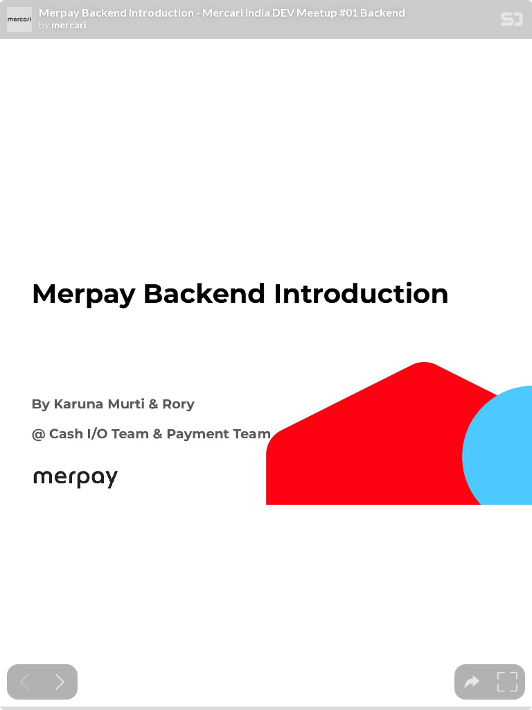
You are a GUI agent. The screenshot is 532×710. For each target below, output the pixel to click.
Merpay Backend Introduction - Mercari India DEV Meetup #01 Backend (222, 12)
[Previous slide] (24, 682)
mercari (69, 25)
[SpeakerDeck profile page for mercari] (19, 20)
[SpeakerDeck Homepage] (512, 21)
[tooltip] (472, 682)
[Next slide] (60, 682)
